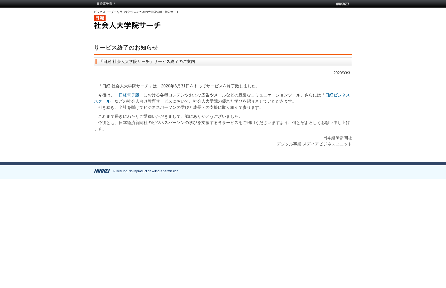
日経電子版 (104, 3)
